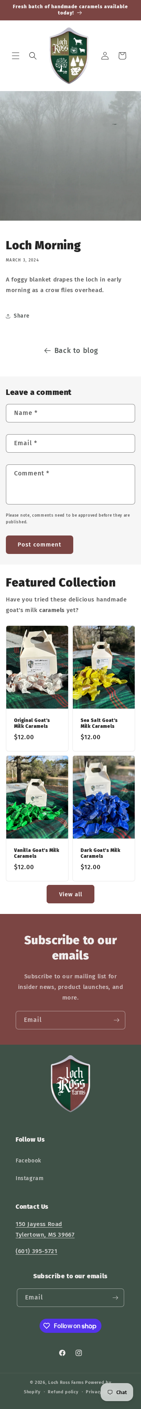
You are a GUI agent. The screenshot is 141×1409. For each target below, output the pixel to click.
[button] (15, 55)
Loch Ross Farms (66, 1382)
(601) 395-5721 (36, 1251)
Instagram (29, 1178)
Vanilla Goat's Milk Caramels (36, 853)
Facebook (28, 1160)
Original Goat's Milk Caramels (32, 723)
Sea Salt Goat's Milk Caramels (99, 723)
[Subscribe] (116, 1020)
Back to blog (76, 350)
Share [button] (22, 316)
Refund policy (63, 1391)
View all (70, 894)
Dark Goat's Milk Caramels (101, 853)
